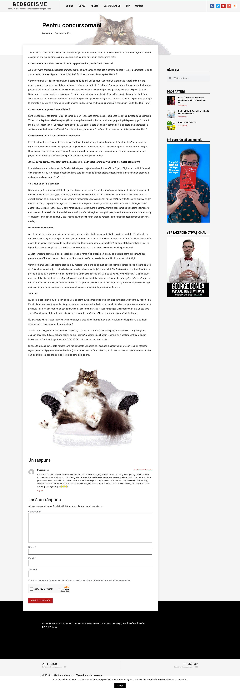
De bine (69, 6)
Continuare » (182, 106)
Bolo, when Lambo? (187, 122)
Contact (139, 6)
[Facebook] (212, 6)
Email (31, 558)
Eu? (128, 6)
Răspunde (40, 491)
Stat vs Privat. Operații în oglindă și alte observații (193, 112)
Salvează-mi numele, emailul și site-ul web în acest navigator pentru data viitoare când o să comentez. (80, 581)
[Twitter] (218, 6)
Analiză (94, 6)
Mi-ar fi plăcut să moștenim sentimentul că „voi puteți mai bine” (192, 100)
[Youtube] (223, 6)
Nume (32, 547)
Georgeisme (30, 4)
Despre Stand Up (112, 6)
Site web (32, 569)
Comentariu (34, 512)
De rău (82, 6)
